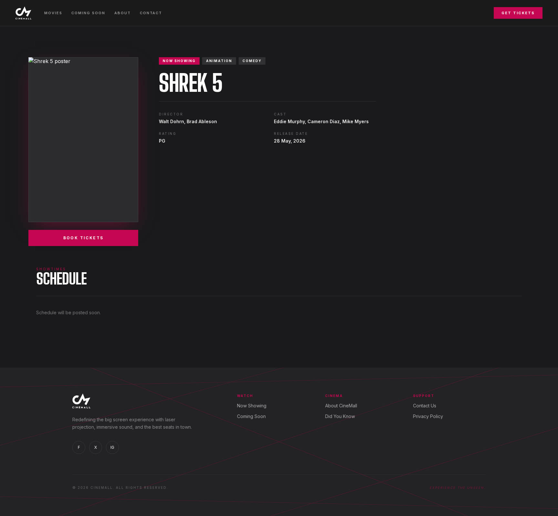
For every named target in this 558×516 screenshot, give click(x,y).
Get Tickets (518, 13)
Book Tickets (83, 237)
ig (112, 447)
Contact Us (424, 405)
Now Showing (251, 405)
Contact (151, 13)
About (122, 13)
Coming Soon (88, 13)
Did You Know (340, 416)
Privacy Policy (428, 416)
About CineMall (341, 405)
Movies (53, 13)
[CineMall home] (23, 12)
